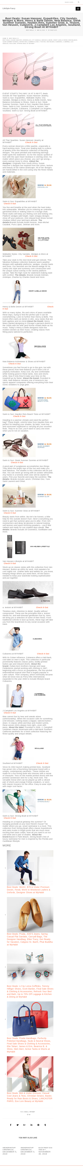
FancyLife (53, 30)
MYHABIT (32, 1111)
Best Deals (30, 30)
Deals (26, 1111)
